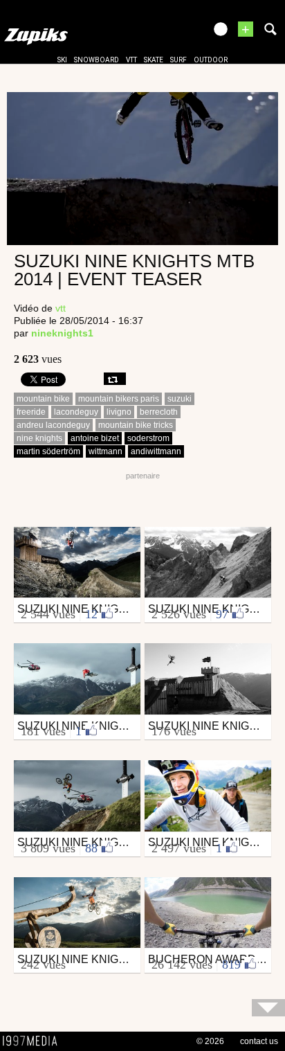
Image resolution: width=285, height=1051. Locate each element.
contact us (259, 1041)
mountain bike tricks (135, 425)
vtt (131, 60)
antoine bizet (95, 438)
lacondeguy (76, 412)
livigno (119, 412)
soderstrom (148, 438)
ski (62, 60)
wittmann (105, 451)
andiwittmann (156, 451)
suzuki (179, 399)
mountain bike (43, 399)
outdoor (211, 60)
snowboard (96, 60)
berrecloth (159, 412)
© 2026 (210, 1041)
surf (178, 60)
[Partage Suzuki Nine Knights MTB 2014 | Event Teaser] (115, 378)
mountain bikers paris (118, 399)
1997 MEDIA (34, 1041)
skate (153, 60)
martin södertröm (48, 451)
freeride (31, 412)
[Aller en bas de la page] (268, 1007)
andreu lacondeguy (53, 425)
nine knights (39, 438)
